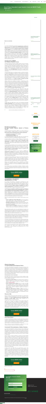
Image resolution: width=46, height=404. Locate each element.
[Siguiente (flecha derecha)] (1, 403)
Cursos (11, 1)
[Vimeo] (37, 391)
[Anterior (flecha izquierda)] (0, 403)
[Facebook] (5, 367)
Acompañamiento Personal (17, 1)
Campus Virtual (34, 1)
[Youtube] (35, 391)
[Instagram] (31, 391)
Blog (30, 1)
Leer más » (32, 40)
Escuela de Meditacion (25, 1)
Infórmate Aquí (16, 175)
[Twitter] (6, 367)
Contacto (39, 1)
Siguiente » (38, 103)
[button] (41, 1)
